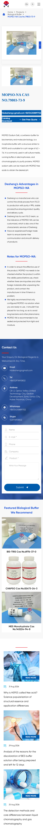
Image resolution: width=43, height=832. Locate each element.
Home (10, 12)
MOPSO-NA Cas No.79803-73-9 (21, 17)
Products (20, 12)
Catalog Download (12, 119)
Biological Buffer (15, 14)
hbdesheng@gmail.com (13, 113)
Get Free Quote (31, 119)
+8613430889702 (33, 113)
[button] (40, 45)
